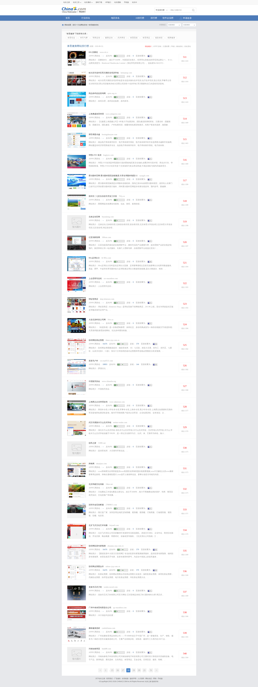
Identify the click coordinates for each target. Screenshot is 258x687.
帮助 (154, 678)
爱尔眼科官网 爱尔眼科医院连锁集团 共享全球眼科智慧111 (113, 176)
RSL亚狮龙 (93, 52)
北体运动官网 (94, 217)
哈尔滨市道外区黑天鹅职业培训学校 (104, 73)
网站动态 (148, 678)
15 (112, 670)
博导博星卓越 (94, 135)
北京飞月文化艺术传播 (98, 525)
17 (123, 670)
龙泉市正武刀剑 (95, 587)
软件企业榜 (168, 18)
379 (137, 344)
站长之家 (66, 2)
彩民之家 (92, 443)
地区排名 (115, 18)
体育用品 (146, 38)
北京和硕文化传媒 (96, 484)
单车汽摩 (84, 38)
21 (144, 670)
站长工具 (76, 2)
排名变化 (187, 46)
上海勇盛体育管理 (96, 114)
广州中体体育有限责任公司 (100, 608)
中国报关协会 (94, 381)
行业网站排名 (82, 25)
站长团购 (117, 2)
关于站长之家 (100, 678)
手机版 (160, 678)
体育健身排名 (94, 25)
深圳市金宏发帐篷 (96, 505)
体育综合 (71, 38)
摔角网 (91, 464)
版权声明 (133, 678)
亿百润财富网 (94, 237)
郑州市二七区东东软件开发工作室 (103, 196)
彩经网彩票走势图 (96, 340)
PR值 (173, 46)
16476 (105, 344)
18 (128, 670)
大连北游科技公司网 (97, 320)
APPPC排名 (157, 46)
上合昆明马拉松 (95, 278)
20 (139, 670)
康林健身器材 (94, 628)
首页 (68, 18)
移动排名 (179, 46)
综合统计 (148, 46)
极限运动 (109, 38)
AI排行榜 (139, 18)
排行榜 (154, 18)
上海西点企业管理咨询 (98, 402)
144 (137, 364)
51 (151, 670)
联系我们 (109, 678)
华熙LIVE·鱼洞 (95, 155)
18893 (105, 364)
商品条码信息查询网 (97, 93)
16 (118, 670)
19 (134, 670)
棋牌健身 (171, 38)
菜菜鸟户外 (93, 361)
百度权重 (166, 46)
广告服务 (117, 678)
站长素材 (87, 2)
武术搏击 (121, 38)
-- (103, 56)
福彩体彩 (159, 38)
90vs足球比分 (94, 258)
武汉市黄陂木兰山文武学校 (100, 422)
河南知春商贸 (94, 649)
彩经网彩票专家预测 (97, 546)
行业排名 (85, 18)
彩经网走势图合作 (96, 566)
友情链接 (125, 678)
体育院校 (134, 38)
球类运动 (96, 38)
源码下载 (99, 2)
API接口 (108, 2)
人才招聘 (141, 678)
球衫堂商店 (93, 299)
